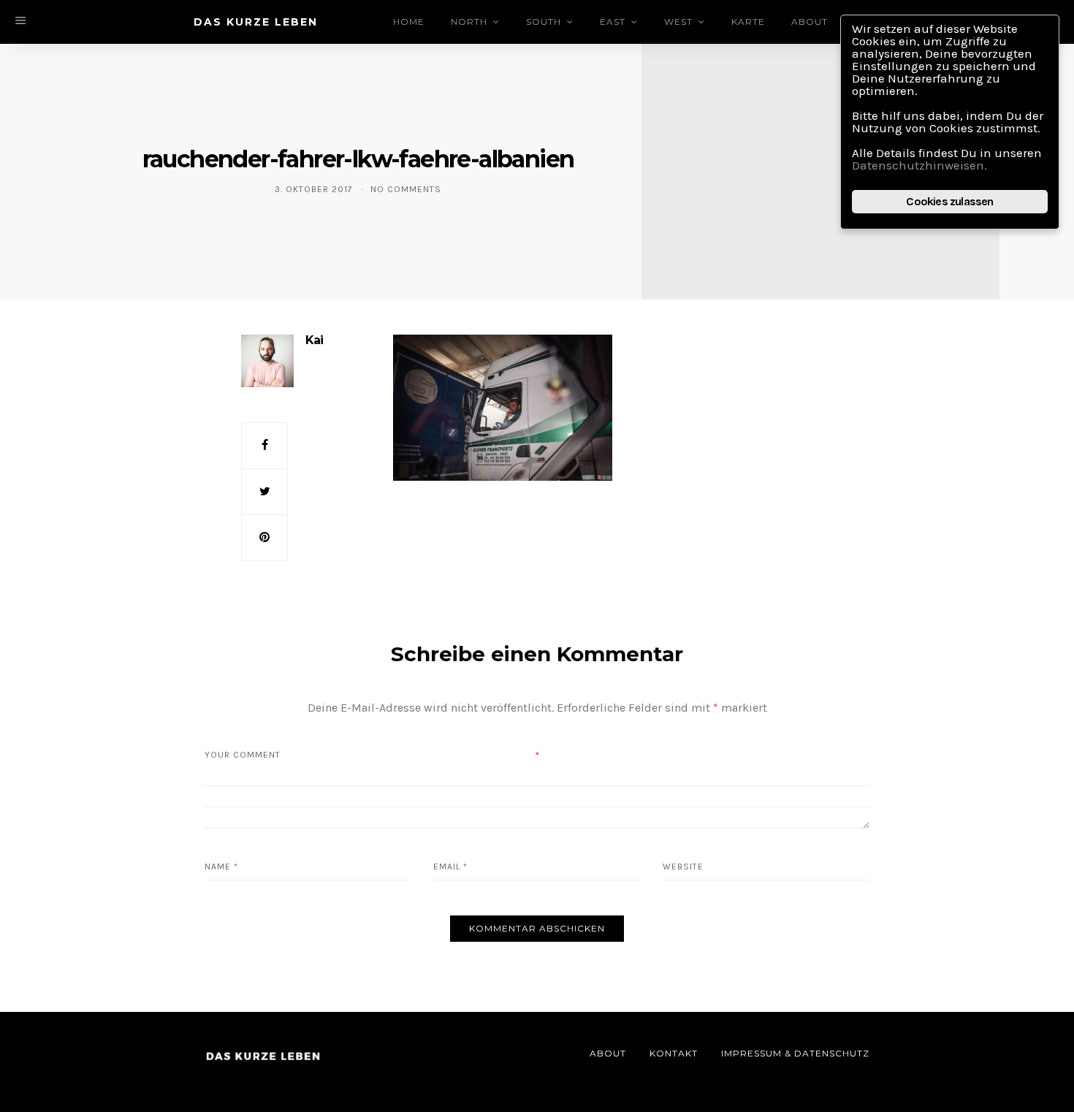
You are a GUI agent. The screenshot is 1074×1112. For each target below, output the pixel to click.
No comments (405, 189)
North (469, 21)
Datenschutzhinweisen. (919, 165)
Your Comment (243, 755)
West (678, 21)
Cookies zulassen (949, 201)
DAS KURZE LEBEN (256, 21)
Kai (314, 340)
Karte (748, 21)
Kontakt (674, 1053)
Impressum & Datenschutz (795, 1053)
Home (408, 21)
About (809, 21)
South (543, 21)
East (612, 21)
